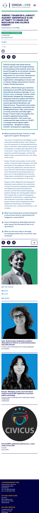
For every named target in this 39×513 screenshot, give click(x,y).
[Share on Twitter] (9, 57)
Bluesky (5, 290)
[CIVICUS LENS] (16, 5)
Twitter (5, 293)
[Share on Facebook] (3, 57)
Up (34, 243)
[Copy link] (14, 57)
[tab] (19, 134)
